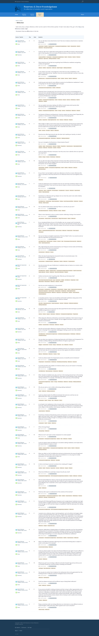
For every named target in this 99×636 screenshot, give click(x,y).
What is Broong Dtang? (44, 427)
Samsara (57, 281)
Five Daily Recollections (43, 210)
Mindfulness (73, 99)
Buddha (46, 46)
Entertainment (42, 252)
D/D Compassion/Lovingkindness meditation (59, 475)
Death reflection (42, 272)
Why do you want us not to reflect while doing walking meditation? (54, 387)
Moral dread (41, 281)
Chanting (51, 210)
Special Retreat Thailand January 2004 (22, 604)
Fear (53, 400)
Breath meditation (55, 303)
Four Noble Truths (42, 241)
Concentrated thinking (43, 547)
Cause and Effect (42, 57)
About (82, 14)
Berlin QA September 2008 (22, 266)
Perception (41, 232)
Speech (48, 314)
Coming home (47, 289)
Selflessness (56, 261)
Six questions (41, 218)
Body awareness (46, 192)
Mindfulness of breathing (62, 361)
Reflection (41, 47)
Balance (40, 67)
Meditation (53, 314)
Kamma (74, 57)
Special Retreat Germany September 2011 (22, 223)
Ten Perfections (65, 292)
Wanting (40, 202)
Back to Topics (19, 20)
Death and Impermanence (76, 289)
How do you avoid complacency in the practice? (50, 285)
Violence (80, 201)
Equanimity (49, 67)
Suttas (59, 210)
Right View (46, 58)
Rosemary (19, 54)
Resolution (50, 147)
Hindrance (41, 190)
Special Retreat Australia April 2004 (21, 196)
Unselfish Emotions (49, 261)
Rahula (69, 218)
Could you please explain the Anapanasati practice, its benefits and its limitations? (58, 358)
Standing (70, 381)
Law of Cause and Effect (68, 201)
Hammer (61, 303)
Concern (67, 190)
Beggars (40, 344)
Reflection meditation (73, 303)
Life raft (58, 241)
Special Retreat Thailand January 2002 (22, 551)
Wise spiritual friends (48, 47)
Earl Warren (67, 280)
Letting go (41, 568)
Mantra (47, 272)
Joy (62, 344)
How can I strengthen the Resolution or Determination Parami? (53, 142)
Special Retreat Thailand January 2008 (22, 215)
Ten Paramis (41, 289)
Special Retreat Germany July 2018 (21, 309)
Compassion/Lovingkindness (61, 46)
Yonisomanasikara (42, 294)
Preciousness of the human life (70, 241)
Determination (49, 146)
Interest (54, 241)
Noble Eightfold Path (52, 119)
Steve (18, 44)
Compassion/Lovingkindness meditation (64, 270)
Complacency (54, 289)
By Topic (30, 627)
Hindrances (52, 324)
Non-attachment (47, 568)
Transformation (71, 261)
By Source (24, 627)
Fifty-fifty (41, 303)
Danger (65, 289)
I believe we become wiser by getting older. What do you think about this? (56, 276)
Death (69, 46)
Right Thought (60, 67)
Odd (62, 241)
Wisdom (78, 110)
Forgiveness (73, 280)
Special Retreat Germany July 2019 (21, 256)
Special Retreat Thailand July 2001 (21, 41)
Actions (44, 314)
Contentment (45, 344)
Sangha (45, 101)
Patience (78, 57)
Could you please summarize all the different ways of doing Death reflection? (57, 581)
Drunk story (58, 280)
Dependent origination (43, 290)
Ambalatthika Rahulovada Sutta (48, 230)
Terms (20, 630)
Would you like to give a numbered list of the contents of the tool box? (55, 492)
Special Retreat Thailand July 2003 (21, 173)
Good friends (77, 190)
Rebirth (78, 46)
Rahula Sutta (69, 230)
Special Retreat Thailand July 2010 (21, 247)
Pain (58, 119)
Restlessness (46, 577)
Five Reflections (42, 201)
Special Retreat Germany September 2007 (22, 349)
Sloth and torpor (42, 169)
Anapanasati (41, 361)
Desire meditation (55, 201)
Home (16, 14)
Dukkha (44, 67)
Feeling (61, 201)
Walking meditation (52, 58)
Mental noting (41, 609)
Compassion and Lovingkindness (45, 87)
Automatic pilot (55, 218)
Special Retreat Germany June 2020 (22, 184)
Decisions (72, 190)
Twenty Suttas (48, 218)
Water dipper (76, 230)
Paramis (80, 495)
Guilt (77, 280)
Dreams (64, 99)
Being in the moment (63, 218)
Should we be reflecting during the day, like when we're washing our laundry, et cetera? (59, 134)
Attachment (41, 46)
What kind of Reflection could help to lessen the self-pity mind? (54, 472)
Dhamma (60, 99)
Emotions (70, 57)
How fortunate (49, 241)
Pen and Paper (55, 190)
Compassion (49, 57)
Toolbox (55, 354)
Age (54, 280)
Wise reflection (76, 292)
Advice (40, 192)
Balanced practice (47, 303)
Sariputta (75, 361)
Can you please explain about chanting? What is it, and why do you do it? (56, 206)
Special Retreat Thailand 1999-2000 (22, 375)
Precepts (48, 130)
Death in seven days (77, 270)
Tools (59, 354)
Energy (59, 110)
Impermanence (70, 146)
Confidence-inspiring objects (64, 333)
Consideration (62, 190)
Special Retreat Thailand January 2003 (22, 236)
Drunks (50, 344)
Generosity (59, 344)
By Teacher (17, 627)
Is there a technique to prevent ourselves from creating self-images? (55, 464)
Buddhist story (51, 46)
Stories (52, 252)
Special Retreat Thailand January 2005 (22, 542)
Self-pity (75, 167)
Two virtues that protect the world (45, 280)
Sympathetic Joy (51, 497)
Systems (49, 585)
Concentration (42, 261)
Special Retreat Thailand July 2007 (21, 318)
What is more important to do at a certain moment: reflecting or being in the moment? (59, 214)
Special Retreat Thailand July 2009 (21, 358)
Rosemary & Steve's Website (22, 1)
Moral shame (47, 281)
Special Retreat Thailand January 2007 (22, 207)
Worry (58, 58)
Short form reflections (59, 272)
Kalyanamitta (73, 46)
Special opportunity (46, 242)
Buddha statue (53, 270)
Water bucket (45, 202)
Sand (40, 242)
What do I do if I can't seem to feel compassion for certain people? (54, 434)
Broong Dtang (41, 167)
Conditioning (48, 201)
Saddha (54, 147)
